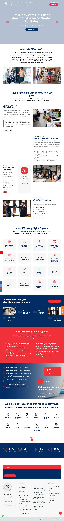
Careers (53, 493)
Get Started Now (31, 29)
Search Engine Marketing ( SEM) (23, 498)
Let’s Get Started (53, 301)
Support (8, 427)
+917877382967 (8, 500)
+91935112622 (8, 502)
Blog (21, 4)
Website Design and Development (24, 486)
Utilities (46, 427)
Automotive (8, 417)
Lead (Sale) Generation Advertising (25, 510)
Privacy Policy (52, 495)
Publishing (56, 417)
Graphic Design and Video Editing (38, 498)
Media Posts (57, 451)
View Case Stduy (8, 130)
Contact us (51, 502)
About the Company (54, 486)
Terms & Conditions (54, 498)
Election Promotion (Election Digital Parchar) (39, 489)
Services (25, 2)
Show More (32, 437)
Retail (27, 417)
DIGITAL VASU (48, 519)
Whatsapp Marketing (39, 494)
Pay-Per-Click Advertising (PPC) (23, 506)
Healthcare (56, 427)
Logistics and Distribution (37, 429)
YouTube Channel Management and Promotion (38, 508)
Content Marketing (24, 513)
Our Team (51, 488)
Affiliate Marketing (38, 492)
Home (12, 2)
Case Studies (14, 4)
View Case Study (24, 183)
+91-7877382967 (54, 2)
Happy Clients (12, 451)
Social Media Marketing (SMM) (25, 502)
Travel (17, 427)
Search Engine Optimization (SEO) (23, 494)
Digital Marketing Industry (35, 2)
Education (36, 417)
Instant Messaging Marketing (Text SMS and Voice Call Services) (39, 502)
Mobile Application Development (24, 490)
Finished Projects (41, 452)
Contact (26, 4)
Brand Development (39, 486)
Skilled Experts (27, 451)
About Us (18, 2)
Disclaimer (51, 500)
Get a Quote (53, 4)
